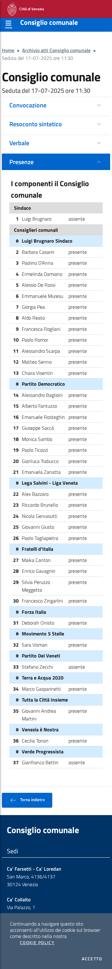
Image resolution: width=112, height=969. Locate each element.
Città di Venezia (30, 8)
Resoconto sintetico (35, 124)
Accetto (92, 959)
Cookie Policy (37, 942)
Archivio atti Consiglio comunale (56, 50)
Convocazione (27, 105)
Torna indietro (32, 799)
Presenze (21, 162)
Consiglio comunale (49, 22)
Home (8, 50)
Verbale (19, 143)
